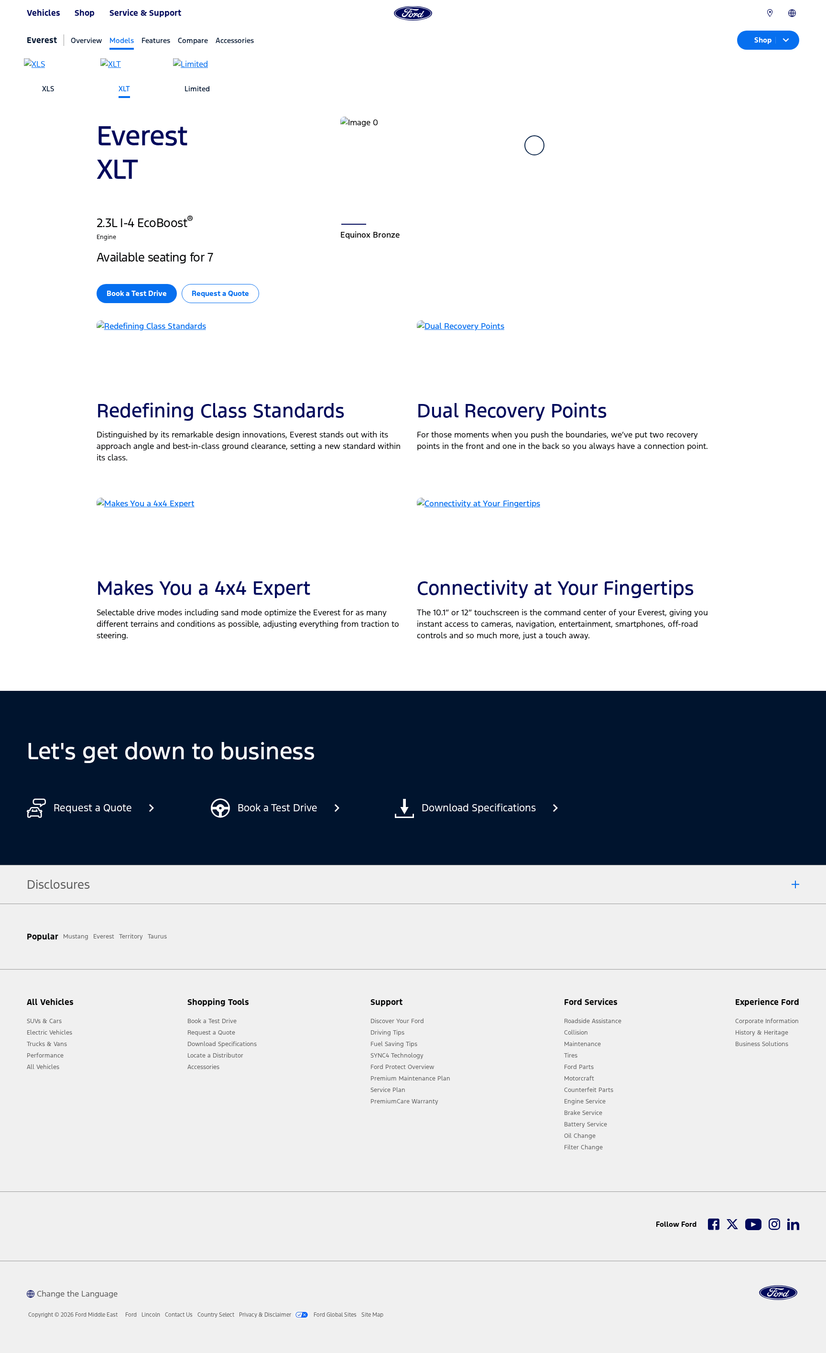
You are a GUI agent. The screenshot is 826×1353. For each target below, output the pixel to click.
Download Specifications (222, 1044)
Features (155, 40)
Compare (193, 40)
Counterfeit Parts (588, 1090)
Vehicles (43, 13)
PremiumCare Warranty (404, 1101)
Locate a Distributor (215, 1055)
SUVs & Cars (44, 1021)
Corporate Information (767, 1021)
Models (121, 40)
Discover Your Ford (397, 1021)
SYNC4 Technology (397, 1055)
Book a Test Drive (212, 1021)
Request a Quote (220, 293)
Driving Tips (387, 1033)
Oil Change (580, 1136)
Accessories (235, 40)
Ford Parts (579, 1067)
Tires (570, 1055)
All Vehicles (43, 1067)
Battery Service (585, 1124)
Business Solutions (761, 1044)
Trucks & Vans (47, 1044)
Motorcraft (579, 1078)
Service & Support (145, 13)
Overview (86, 40)
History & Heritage (761, 1033)
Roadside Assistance (592, 1021)
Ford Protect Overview (402, 1067)
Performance (45, 1055)
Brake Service (583, 1113)
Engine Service (585, 1101)
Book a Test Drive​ (137, 293)
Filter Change (583, 1147)
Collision (576, 1033)
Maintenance (582, 1044)
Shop (85, 13)
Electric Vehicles (49, 1033)
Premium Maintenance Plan (410, 1078)
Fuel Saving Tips (393, 1044)
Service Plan (387, 1090)
